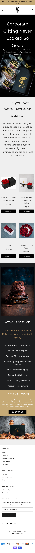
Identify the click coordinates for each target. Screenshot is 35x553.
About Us (5, 474)
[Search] (29, 10)
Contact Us (5, 455)
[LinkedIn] (15, 523)
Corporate (5, 464)
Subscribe (9, 515)
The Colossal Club (7, 477)
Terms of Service (6, 493)
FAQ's (4, 452)
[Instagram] (7, 523)
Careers (4, 480)
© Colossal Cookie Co (17, 531)
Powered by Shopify (17, 533)
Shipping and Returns (8, 458)
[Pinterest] (11, 523)
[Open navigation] (2, 10)
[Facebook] (2, 523)
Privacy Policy (6, 490)
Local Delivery (6, 461)
